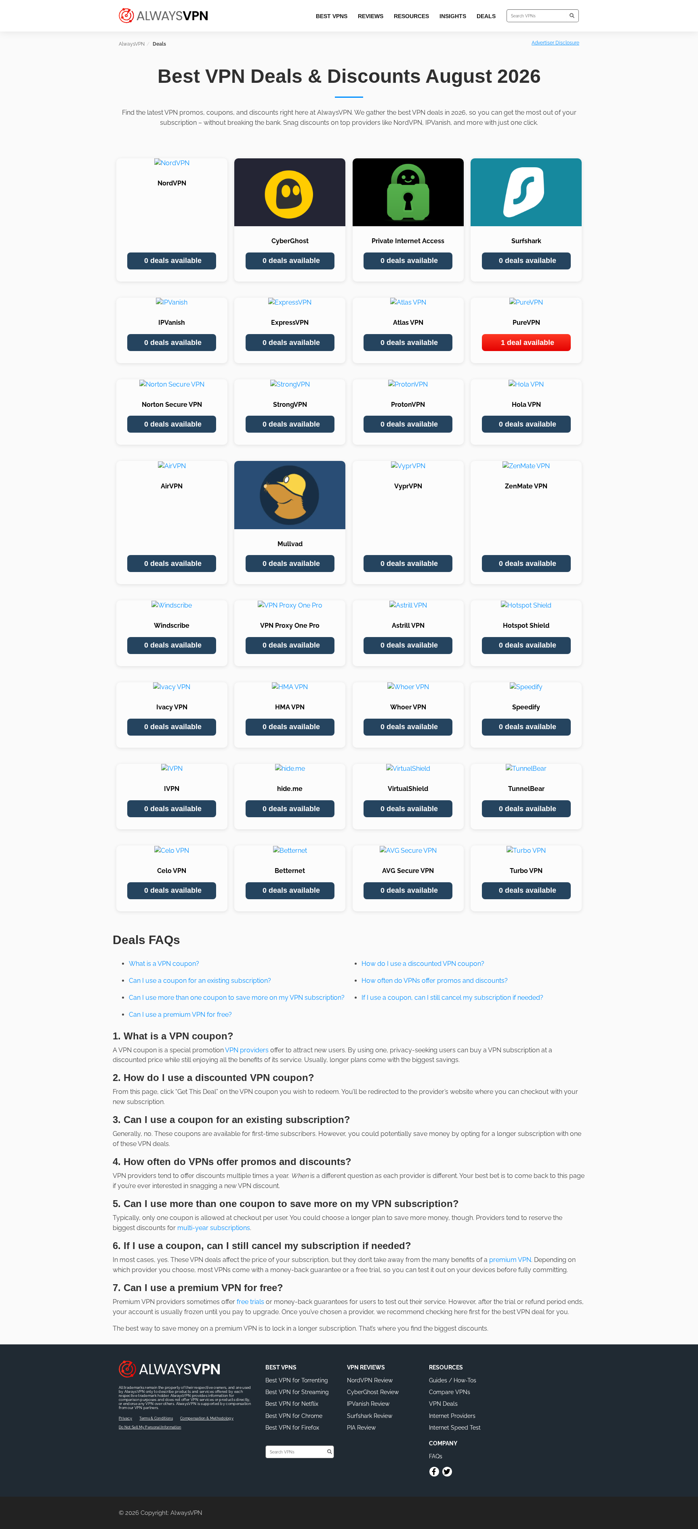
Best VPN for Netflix (291, 1404)
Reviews (370, 16)
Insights (452, 16)
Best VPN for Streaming (297, 1392)
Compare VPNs (449, 1392)
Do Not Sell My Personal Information (150, 1427)
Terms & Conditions (155, 1418)
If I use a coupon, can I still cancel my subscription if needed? (452, 997)
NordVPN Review (370, 1380)
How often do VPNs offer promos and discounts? (435, 980)
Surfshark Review (369, 1416)
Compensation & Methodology (206, 1418)
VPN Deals (443, 1404)
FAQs (435, 1456)
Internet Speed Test (455, 1427)
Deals (486, 16)
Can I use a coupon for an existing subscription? (200, 980)
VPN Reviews (366, 1367)
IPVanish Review (368, 1404)
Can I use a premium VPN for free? (180, 1014)
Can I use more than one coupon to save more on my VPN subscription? (237, 997)
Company (443, 1443)
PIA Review (361, 1427)
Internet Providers (452, 1416)
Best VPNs (331, 16)
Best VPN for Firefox (292, 1427)
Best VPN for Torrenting (296, 1380)
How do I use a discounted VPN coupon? (423, 963)
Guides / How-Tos (452, 1380)
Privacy (125, 1418)
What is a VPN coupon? (164, 963)
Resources (411, 16)
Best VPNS (280, 1367)
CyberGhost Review (373, 1392)
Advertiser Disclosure (555, 43)
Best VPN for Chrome (293, 1416)
